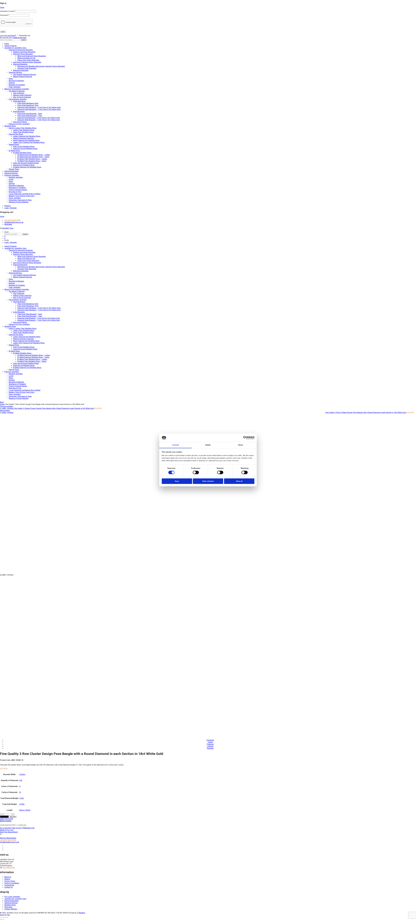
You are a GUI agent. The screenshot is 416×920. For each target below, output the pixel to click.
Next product (5, 410)
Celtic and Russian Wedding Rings (26, 163)
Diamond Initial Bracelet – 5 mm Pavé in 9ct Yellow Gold (38, 118)
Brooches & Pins (15, 192)
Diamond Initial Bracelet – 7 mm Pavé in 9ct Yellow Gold (38, 120)
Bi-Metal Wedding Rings (22, 153)
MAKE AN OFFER (6, 819)
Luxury (11, 179)
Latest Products (10, 46)
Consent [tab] (175, 445)
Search (23, 40)
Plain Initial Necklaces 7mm (27, 105)
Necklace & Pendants (17, 85)
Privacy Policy (9, 881)
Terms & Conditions (11, 883)
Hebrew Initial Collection (22, 95)
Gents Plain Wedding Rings (23, 132)
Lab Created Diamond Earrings (24, 75)
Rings (11, 79)
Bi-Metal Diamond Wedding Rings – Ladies (33, 155)
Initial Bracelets (19, 112)
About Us (7, 877)
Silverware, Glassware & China (20, 200)
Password (4, 15)
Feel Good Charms (20, 122)
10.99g (21, 804)
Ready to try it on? (9, 831)
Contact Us (8, 887)
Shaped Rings (14, 144)
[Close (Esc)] (1, 917)
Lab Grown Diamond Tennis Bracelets (27, 62)
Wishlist (7, 206)
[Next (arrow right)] (3, 919)
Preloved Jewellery (11, 175)
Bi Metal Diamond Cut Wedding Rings (27, 167)
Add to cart (4, 816)
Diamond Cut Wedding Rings (24, 165)
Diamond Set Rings (16, 134)
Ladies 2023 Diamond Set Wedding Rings (29, 142)
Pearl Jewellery (15, 87)
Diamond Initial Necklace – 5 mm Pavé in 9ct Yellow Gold (38, 107)
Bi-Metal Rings (14, 151)
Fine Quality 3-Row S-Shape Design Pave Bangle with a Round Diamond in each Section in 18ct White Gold (365, 412)
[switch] (196, 472)
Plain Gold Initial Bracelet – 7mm (29, 116)
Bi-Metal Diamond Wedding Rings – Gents (33, 157)
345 (20, 780)
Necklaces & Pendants (17, 188)
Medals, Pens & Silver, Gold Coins (21, 196)
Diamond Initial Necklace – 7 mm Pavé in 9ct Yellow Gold (38, 109)
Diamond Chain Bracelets (26, 68)
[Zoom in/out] (7, 917)
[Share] (3, 917)
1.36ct (21, 798)
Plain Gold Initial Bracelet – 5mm (29, 114)
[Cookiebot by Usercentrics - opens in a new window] (244, 437)
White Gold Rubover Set (26, 58)
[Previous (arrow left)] (1, 919)
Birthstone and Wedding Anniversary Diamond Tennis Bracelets (41, 66)
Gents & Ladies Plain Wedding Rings (22, 128)
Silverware (8, 907)
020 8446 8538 (9, 868)
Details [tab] (208, 445)
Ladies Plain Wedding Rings (23, 130)
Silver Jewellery (15, 198)
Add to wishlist (5, 821)
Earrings (12, 83)
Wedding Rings (10, 126)
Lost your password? (8, 36)
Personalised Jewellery (18, 99)
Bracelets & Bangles (16, 81)
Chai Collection (18, 93)
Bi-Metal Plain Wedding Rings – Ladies (32, 159)
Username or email (7, 11)
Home (6, 44)
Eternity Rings (14, 169)
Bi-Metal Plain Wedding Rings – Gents (31, 161)
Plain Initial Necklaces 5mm (27, 103)
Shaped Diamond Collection (23, 138)
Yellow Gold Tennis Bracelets (28, 60)
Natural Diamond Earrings (22, 77)
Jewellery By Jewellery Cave (15, 899)
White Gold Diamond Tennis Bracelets (31, 56)
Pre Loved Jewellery (12, 897)
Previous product (6, 406)
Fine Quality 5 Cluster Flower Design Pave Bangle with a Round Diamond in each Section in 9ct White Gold (54, 408)
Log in (3, 31)
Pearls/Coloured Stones (18, 190)
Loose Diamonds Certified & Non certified (24, 194)
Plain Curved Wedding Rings (23, 147)
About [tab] (240, 445)
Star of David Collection (22, 97)
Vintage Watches (10, 909)
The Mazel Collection (17, 91)
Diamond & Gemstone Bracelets (21, 50)
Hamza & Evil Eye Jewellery (19, 124)
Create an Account (19, 38)
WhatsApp (8, 224)
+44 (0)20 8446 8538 (12, 220)
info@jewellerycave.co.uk (13, 222)
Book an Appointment (8, 838)
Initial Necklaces (19, 101)
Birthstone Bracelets (20, 70)
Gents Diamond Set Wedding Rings (26, 140)
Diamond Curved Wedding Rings (25, 149)
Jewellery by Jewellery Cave (15, 48)
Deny (177, 481)
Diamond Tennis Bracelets (23, 54)
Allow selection (208, 481)
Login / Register (10, 208)
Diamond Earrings (15, 72)
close (2, 7)
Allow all (239, 481)
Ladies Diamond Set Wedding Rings (26, 136)
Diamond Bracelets (20, 64)
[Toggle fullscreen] (5, 917)
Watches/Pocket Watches (18, 202)
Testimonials (9, 885)
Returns (7, 879)
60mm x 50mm (24, 810)
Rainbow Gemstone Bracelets (24, 52)
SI (20, 792)
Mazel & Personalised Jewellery (16, 89)
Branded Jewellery (16, 177)
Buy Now (13, 816)
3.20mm (22, 774)
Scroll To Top (5, 915)
